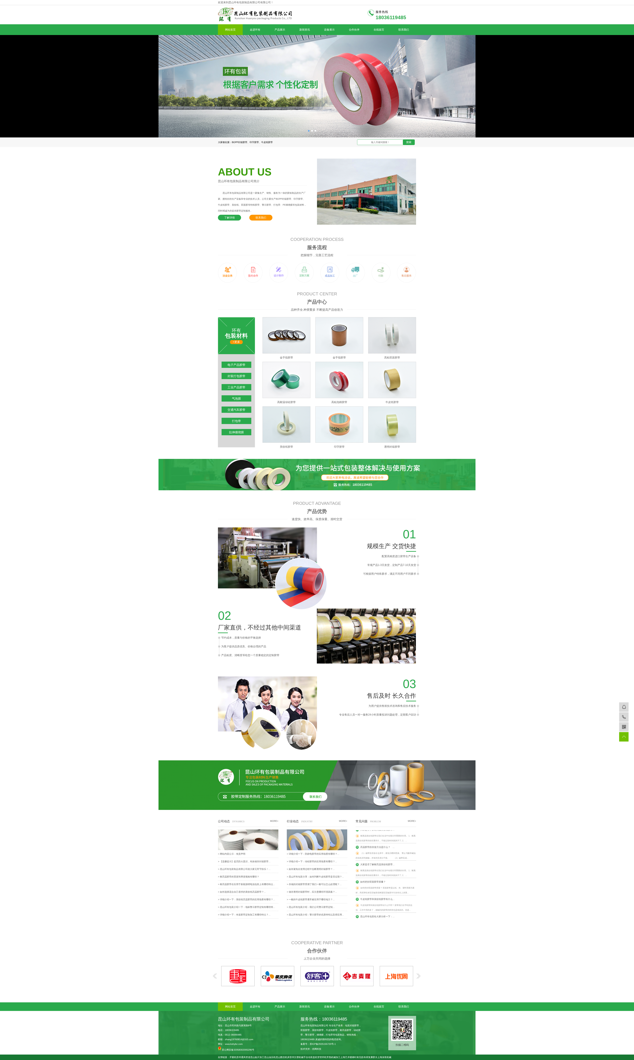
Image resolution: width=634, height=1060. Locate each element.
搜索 (408, 142)
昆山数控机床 (283, 1057)
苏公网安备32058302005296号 (237, 1049)
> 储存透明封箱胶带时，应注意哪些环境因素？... (312, 892)
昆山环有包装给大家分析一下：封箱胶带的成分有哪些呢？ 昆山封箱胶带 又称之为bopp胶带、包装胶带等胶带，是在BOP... (385, 905)
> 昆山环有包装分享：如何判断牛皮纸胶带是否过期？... (315, 876)
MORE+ (412, 821)
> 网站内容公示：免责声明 (231, 854)
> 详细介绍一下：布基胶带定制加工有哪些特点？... (244, 914)
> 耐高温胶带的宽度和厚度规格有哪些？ (238, 876)
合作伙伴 (354, 29)
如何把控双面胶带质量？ (372, 862)
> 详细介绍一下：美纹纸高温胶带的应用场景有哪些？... (246, 899)
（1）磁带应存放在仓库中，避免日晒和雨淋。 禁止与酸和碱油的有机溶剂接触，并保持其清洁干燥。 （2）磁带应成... (386, 835)
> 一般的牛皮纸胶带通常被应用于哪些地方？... (311, 899)
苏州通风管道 (243, 1057)
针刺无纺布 (360, 1057)
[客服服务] (624, 707)
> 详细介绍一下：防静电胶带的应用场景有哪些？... (313, 854)
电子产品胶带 (236, 365)
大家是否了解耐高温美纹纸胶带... (377, 844)
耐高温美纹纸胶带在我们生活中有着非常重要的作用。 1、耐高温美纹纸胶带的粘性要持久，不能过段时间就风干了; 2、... (386, 853)
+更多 (236, 341)
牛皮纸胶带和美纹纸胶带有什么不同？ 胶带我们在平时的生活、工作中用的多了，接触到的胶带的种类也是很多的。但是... (384, 887)
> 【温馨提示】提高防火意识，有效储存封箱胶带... (244, 861)
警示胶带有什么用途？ (371, 914)
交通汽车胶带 (236, 409)
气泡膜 (236, 398)
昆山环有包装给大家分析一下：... (377, 896)
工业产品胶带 (236, 387)
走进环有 (255, 29)
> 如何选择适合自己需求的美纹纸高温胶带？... (242, 892)
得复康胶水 (371, 1057)
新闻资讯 (304, 29)
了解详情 (229, 217)
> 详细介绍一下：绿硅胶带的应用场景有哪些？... (312, 861)
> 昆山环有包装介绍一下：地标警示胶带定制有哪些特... (246, 907)
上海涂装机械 (384, 1057)
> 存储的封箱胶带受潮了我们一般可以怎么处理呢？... (314, 884)
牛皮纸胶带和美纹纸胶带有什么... (377, 879)
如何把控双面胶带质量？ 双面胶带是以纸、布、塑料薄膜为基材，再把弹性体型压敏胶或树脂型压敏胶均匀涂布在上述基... (385, 870)
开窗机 (232, 1057)
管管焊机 (322, 1057)
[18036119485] (624, 717)
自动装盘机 (311, 1057)
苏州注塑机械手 (298, 1057)
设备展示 (329, 29)
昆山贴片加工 (257, 1057)
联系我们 (403, 29)
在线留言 (379, 29)
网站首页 (230, 29)
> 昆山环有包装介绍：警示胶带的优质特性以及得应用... (315, 914)
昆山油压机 (270, 1057)
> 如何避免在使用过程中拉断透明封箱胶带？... (311, 869)
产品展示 (280, 29)
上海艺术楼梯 (347, 1057)
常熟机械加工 (333, 1057)
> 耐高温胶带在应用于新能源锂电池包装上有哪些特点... (246, 884)
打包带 (236, 421)
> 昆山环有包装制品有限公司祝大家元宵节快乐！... (244, 869)
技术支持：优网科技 (310, 1049)
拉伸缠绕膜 (236, 432)
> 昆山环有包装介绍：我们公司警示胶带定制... (311, 907)
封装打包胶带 (236, 376)
